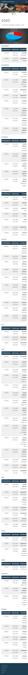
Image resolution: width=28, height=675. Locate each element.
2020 (22, 25)
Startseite (11, 25)
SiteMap (3, 670)
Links (2, 672)
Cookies (3, 669)
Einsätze (18, 25)
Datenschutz (4, 667)
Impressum (4, 665)
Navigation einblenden (8, 1)
